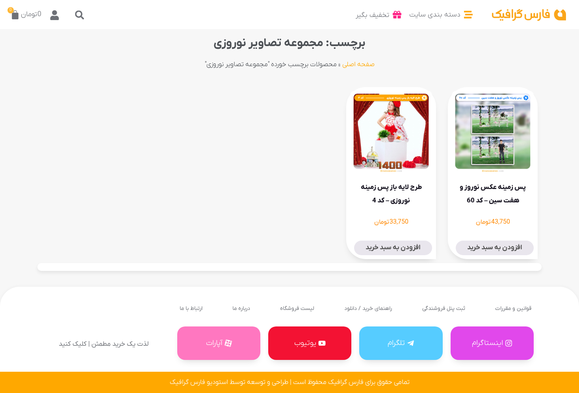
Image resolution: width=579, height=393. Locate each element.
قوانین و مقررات (513, 308)
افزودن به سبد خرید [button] (494, 247)
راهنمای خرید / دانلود (368, 308)
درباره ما (241, 308)
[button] (79, 14)
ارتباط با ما (191, 308)
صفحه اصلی (358, 64)
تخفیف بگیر (372, 15)
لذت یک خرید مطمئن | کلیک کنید (103, 344)
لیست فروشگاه (297, 308)
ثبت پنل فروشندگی (443, 308)
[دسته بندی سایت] (468, 14)
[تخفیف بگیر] (397, 14)
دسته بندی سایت (434, 14)
